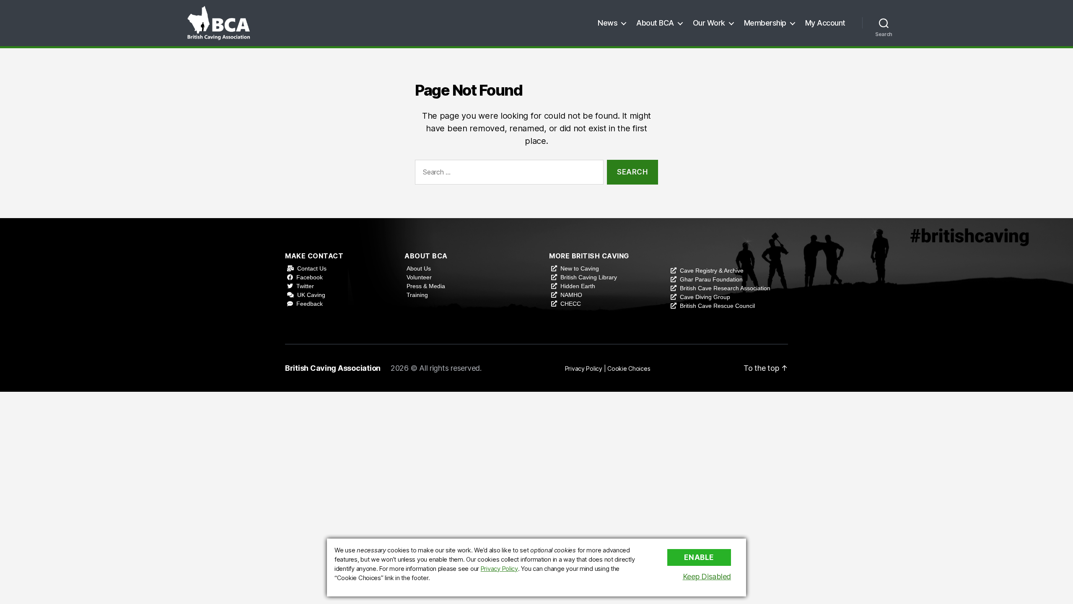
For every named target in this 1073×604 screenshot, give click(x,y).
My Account (825, 22)
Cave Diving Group (705, 297)
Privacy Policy (583, 368)
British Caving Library (588, 277)
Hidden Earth (577, 286)
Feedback (309, 303)
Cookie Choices (628, 368)
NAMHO (571, 295)
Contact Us (312, 268)
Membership (765, 22)
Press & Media (426, 286)
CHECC (570, 303)
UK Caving (311, 295)
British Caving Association (333, 368)
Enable (699, 557)
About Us (419, 268)
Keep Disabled (707, 576)
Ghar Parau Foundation (711, 279)
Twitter (305, 286)
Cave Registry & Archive (712, 270)
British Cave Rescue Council (717, 305)
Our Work (709, 22)
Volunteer (419, 277)
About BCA (655, 22)
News (607, 22)
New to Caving (579, 268)
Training (417, 295)
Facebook (309, 277)
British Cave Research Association (725, 288)
